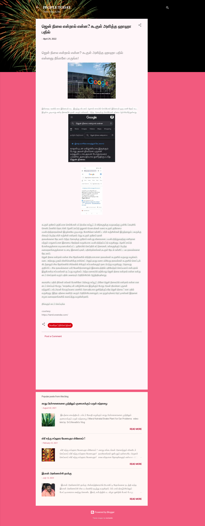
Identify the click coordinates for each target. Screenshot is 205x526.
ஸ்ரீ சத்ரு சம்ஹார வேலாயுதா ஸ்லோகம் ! (63, 438)
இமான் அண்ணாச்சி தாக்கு (57, 473)
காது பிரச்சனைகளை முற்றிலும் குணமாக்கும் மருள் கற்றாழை (74, 403)
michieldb (109, 518)
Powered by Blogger (104, 512)
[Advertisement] (159, 64)
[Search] (167, 8)
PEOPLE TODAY (57, 7)
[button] (140, 25)
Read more (136, 429)
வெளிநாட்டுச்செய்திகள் (60, 325)
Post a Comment (53, 336)
